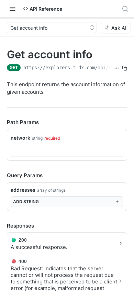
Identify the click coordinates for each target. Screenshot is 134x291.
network (20, 138)
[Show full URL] (116, 68)
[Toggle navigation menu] (12, 8)
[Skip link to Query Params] (2, 176)
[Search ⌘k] (125, 8)
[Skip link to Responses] (2, 226)
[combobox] (67, 151)
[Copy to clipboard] (124, 68)
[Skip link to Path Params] (2, 122)
